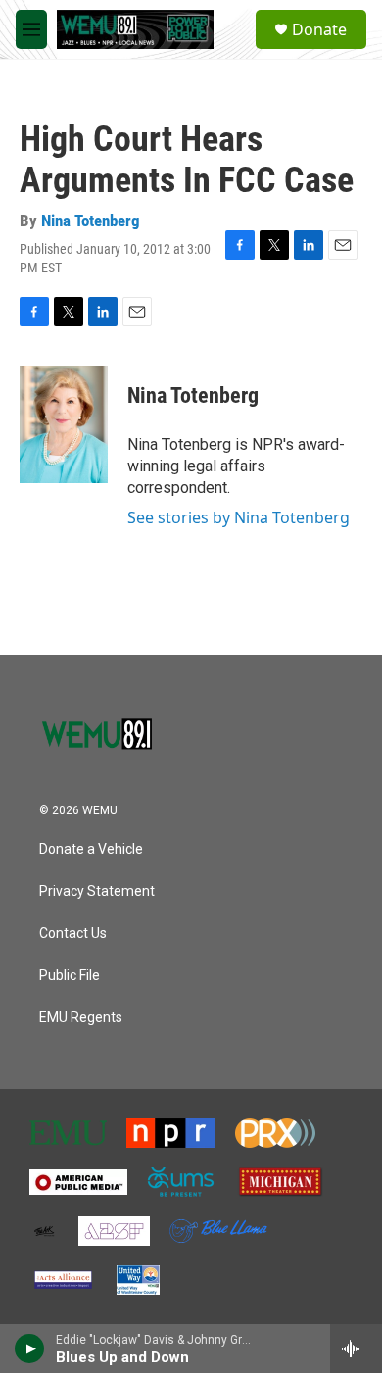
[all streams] (356, 1348)
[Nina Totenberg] (64, 424)
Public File (69, 975)
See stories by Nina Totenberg (238, 517)
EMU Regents (80, 1017)
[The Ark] (44, 1231)
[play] (30, 1348)
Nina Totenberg (90, 220)
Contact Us (73, 933)
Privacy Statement (97, 891)
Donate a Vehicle (91, 849)
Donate (319, 29)
